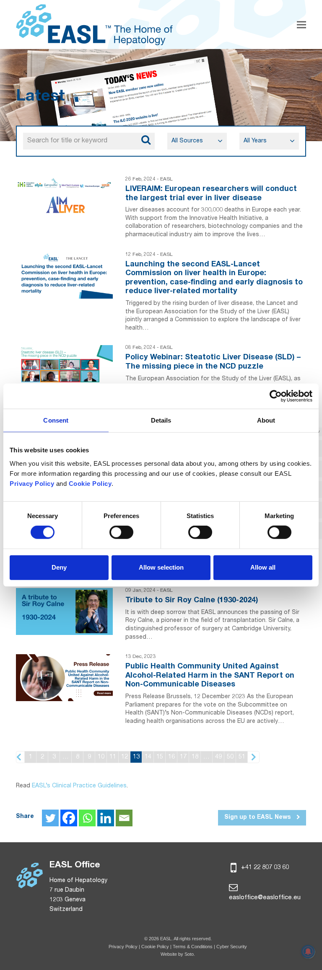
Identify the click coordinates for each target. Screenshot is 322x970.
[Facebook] (68, 818)
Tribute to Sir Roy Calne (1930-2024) (191, 600)
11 (112, 757)
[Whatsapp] (87, 818)
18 (195, 757)
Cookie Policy (155, 946)
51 (242, 757)
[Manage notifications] (308, 951)
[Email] (124, 818)
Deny (59, 567)
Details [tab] (161, 420)
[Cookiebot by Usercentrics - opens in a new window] (275, 396)
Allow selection (161, 567)
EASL (166, 179)
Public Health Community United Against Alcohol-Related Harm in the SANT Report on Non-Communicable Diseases (209, 676)
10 (101, 757)
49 (218, 757)
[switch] (121, 532)
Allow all (262, 567)
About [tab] (266, 420)
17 (183, 757)
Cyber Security (231, 946)
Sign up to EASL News (258, 817)
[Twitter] (50, 818)
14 (148, 757)
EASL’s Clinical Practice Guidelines (79, 786)
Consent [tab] (55, 420)
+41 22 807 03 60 (264, 867)
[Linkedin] (105, 818)
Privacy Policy (123, 946)
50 (230, 757)
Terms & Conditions (193, 946)
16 (171, 757)
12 (124, 757)
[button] (301, 24)
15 (159, 757)
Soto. (189, 954)
